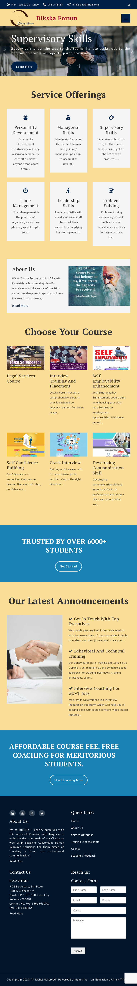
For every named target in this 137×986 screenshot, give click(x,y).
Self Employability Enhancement (106, 381)
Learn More (24, 66)
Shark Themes (121, 979)
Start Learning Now (68, 780)
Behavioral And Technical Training (96, 653)
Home (75, 821)
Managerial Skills (68, 130)
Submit (78, 951)
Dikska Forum (56, 18)
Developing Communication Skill (108, 467)
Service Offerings (82, 835)
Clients (75, 848)
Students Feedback (83, 855)
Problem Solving (48, 38)
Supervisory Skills (111, 130)
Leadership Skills (68, 203)
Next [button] (132, 51)
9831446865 (56, 4)
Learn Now (25, 358)
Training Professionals (85, 841)
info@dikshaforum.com (85, 4)
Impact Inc (80, 979)
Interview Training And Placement (63, 381)
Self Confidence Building (22, 465)
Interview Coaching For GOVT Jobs (94, 691)
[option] (68, 51)
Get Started (68, 566)
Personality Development (25, 130)
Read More (20, 305)
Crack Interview (65, 462)
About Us (23, 269)
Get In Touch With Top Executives (93, 621)
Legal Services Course (21, 378)
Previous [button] (5, 51)
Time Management (26, 203)
